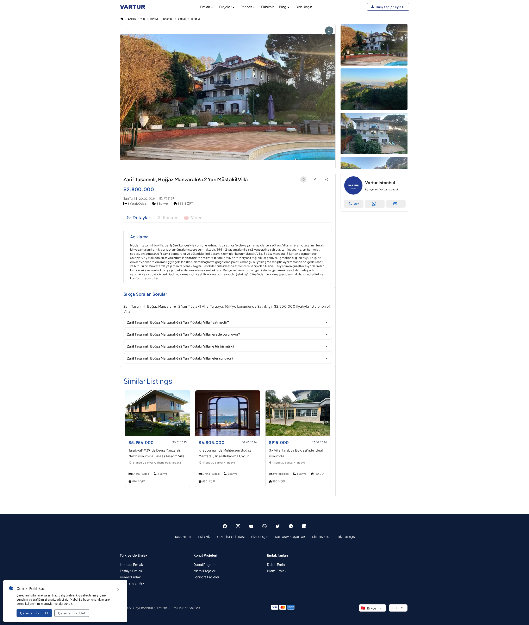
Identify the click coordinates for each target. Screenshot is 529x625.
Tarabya (196, 18)
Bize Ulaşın (303, 7)
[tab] (138, 217)
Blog (283, 7)
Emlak (205, 7)
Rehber (246, 7)
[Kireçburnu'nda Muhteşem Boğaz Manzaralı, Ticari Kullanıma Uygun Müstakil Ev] (227, 434)
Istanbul (168, 18)
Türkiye (154, 18)
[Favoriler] (303, 179)
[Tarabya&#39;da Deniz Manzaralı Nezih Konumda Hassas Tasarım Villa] (157, 434)
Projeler (225, 7)
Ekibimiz (267, 7)
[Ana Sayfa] (122, 19)
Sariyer (182, 18)
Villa (142, 18)
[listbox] (264, 536)
